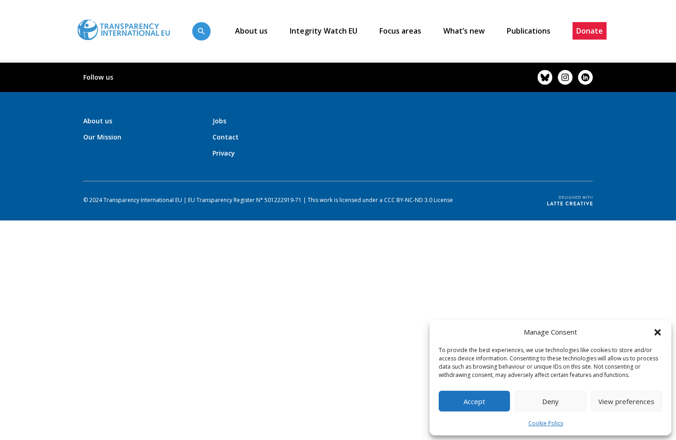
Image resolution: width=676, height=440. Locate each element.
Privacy (223, 153)
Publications (528, 31)
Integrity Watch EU (323, 31)
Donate (589, 31)
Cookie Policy (545, 423)
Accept (474, 401)
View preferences (626, 401)
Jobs (219, 120)
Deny (550, 401)
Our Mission (102, 137)
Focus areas (400, 31)
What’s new (464, 31)
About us (251, 31)
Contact (225, 137)
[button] (657, 331)
